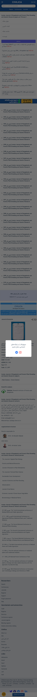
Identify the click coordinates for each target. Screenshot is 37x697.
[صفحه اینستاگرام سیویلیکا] (20, 352)
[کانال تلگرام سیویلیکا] (16, 352)
